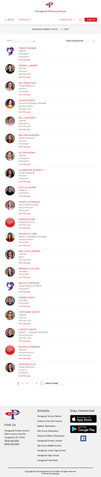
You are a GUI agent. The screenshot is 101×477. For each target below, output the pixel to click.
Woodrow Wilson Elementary (50, 436)
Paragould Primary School (45, 29)
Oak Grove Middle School (49, 445)
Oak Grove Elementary (48, 431)
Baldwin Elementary (46, 426)
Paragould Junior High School (51, 450)
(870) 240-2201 (11, 440)
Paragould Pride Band (47, 460)
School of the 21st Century (49, 421)
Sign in (91, 19)
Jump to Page (51, 383)
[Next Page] (42, 383)
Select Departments (74, 41)
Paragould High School (48, 455)
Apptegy (55, 473)
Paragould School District (49, 416)
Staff (66, 29)
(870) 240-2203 (11, 444)
